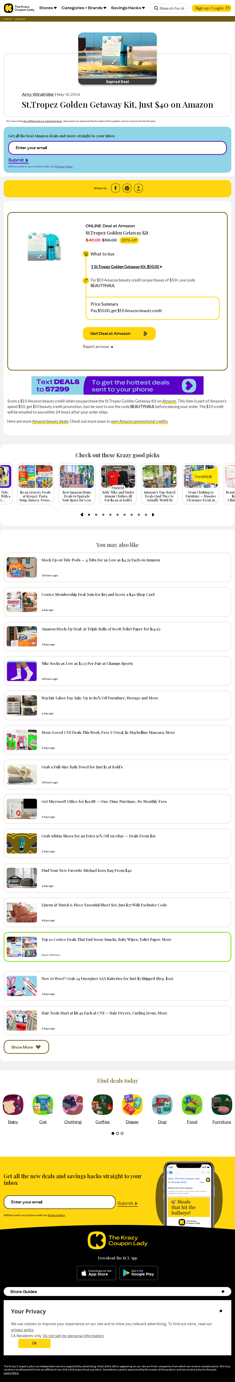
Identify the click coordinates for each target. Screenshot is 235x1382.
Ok (34, 1343)
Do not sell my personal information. (73, 1335)
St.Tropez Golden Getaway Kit (117, 233)
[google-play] (138, 1273)
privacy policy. (22, 1329)
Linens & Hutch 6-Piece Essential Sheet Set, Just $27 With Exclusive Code (104, 904)
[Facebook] (115, 188)
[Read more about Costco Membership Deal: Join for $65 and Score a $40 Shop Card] (20, 602)
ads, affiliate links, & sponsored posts (42, 121)
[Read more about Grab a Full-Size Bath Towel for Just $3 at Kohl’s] (20, 774)
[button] (223, 1291)
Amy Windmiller (38, 94)
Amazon (169, 401)
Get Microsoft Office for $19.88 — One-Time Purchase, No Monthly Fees (104, 801)
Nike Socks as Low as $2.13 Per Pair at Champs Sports (87, 663)
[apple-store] (96, 1273)
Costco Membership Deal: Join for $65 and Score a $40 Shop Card (98, 594)
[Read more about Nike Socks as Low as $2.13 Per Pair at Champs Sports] (20, 671)
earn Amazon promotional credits (139, 421)
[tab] (89, 515)
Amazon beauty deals (50, 421)
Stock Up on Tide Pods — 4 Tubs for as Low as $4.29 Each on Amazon (101, 559)
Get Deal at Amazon (110, 333)
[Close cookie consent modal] (221, 1311)
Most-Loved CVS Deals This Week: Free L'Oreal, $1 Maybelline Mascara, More (108, 732)
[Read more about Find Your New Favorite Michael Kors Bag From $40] (20, 878)
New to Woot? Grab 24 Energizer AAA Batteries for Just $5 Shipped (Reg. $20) (107, 978)
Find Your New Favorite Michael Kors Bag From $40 (87, 870)
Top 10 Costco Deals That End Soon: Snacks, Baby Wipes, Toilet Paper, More (106, 939)
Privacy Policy (64, 166)
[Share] (138, 188)
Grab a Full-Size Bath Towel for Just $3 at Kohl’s (82, 766)
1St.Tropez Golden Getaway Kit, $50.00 (125, 266)
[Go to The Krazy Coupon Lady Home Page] (19, 8)
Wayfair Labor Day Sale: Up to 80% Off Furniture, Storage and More (100, 697)
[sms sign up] (117, 385)
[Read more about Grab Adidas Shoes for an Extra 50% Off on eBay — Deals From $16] (20, 843)
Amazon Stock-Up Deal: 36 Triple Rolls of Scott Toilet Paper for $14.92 (101, 628)
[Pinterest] (127, 188)
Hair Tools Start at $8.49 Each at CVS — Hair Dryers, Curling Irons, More (104, 1012)
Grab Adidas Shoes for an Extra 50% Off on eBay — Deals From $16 (99, 835)
